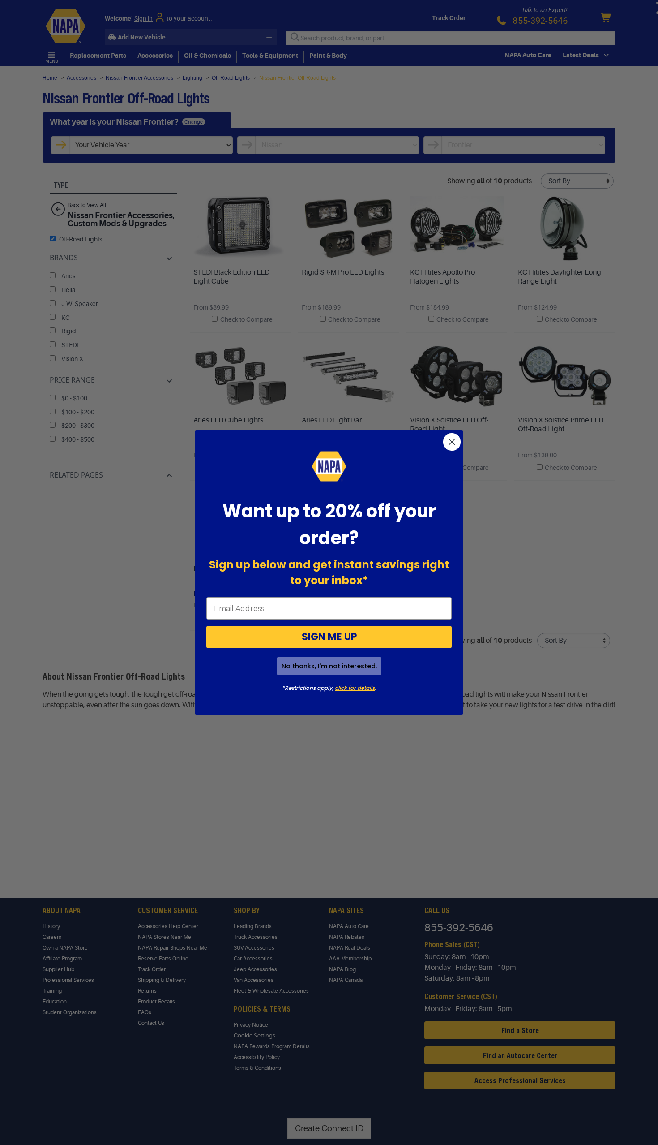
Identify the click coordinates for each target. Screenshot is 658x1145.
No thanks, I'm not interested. (329, 666)
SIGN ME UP (329, 637)
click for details (355, 688)
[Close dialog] (452, 442)
